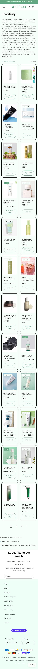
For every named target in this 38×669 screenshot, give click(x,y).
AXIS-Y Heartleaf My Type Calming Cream (10, 393)
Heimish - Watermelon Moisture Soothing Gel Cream (28, 279)
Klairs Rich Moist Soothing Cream (8, 431)
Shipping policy (30, 660)
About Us (7, 592)
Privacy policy (8, 610)
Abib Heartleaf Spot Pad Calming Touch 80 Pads (27, 88)
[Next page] (27, 526)
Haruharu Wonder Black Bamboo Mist (9, 505)
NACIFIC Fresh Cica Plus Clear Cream (28, 431)
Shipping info (8, 601)
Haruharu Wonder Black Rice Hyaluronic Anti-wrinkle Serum (27, 318)
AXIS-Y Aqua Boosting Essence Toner (27, 394)
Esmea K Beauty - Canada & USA (17, 657)
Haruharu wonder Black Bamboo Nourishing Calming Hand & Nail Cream (27, 506)
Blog (5, 584)
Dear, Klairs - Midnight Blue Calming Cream (8, 126)
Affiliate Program (9, 597)
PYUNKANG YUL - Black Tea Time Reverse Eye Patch (9, 357)
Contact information (20, 663)
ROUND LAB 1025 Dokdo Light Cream (27, 125)
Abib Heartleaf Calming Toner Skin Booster (9, 279)
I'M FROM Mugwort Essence (27, 163)
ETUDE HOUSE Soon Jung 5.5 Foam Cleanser (10, 202)
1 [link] (11, 526)
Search (6, 588)
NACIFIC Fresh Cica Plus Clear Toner (9, 468)
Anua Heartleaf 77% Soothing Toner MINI (9, 87)
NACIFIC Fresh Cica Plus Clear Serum (28, 468)
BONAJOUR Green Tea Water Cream (9, 240)
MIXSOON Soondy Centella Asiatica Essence (9, 164)
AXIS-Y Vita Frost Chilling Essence (27, 356)
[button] (4, 7)
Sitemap (6, 623)
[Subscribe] (32, 576)
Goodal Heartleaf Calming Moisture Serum (27, 241)
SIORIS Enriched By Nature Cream (27, 201)
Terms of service (9, 614)
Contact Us (7, 618)
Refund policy (8, 605)
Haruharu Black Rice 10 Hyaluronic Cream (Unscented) (10, 317)
